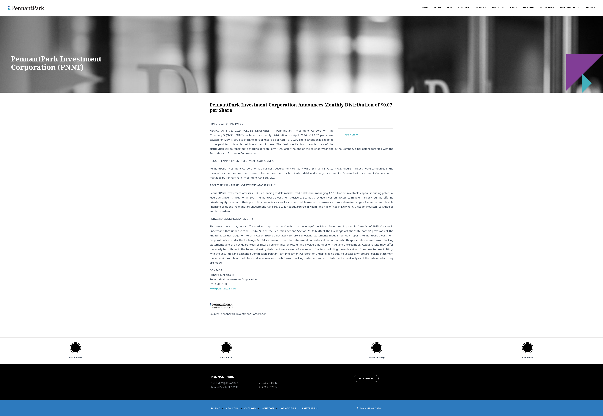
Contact (590, 7)
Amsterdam (310, 408)
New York (232, 408)
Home (425, 7)
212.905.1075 (266, 387)
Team (450, 7)
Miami (215, 408)
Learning (480, 7)
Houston (268, 408)
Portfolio (498, 7)
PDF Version (351, 134)
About (437, 7)
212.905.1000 (266, 383)
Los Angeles (288, 408)
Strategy (463, 7)
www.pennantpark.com (224, 288)
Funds (514, 7)
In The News (547, 7)
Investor (528, 7)
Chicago (250, 408)
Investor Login (569, 7)
